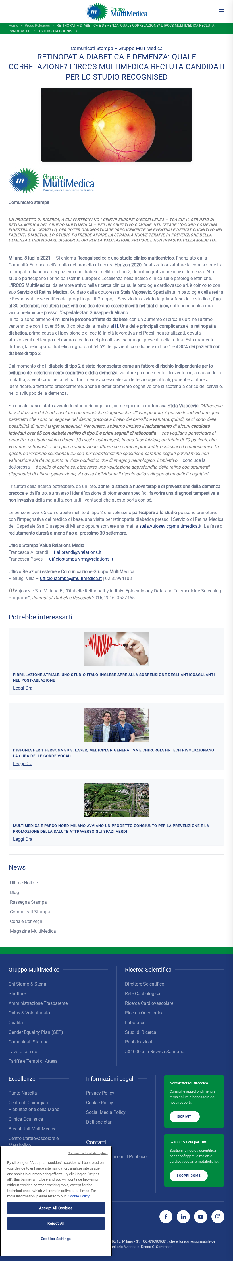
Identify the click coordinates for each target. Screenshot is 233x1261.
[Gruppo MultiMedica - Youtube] (200, 1216)
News (17, 867)
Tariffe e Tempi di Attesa (33, 1061)
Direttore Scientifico (144, 984)
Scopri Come (189, 1176)
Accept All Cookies (56, 1208)
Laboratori (135, 1022)
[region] (56, 1201)
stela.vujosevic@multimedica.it (170, 526)
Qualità (16, 1022)
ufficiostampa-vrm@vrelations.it (81, 559)
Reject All (56, 1223)
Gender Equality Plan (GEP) (36, 1032)
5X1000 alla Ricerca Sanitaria (154, 1051)
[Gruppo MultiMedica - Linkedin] (183, 1216)
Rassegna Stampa (28, 902)
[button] (221, 11)
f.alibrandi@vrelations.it (77, 552)
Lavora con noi (23, 1051)
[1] (115, 326)
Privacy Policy (100, 1093)
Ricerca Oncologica (144, 1013)
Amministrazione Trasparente (38, 1003)
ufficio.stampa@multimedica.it (71, 578)
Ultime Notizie (24, 883)
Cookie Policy (99, 1102)
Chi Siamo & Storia (27, 984)
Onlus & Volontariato (29, 1013)
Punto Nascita (23, 1093)
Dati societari (99, 1122)
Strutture (17, 993)
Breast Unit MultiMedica (33, 1128)
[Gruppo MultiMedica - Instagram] (217, 1216)
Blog (14, 892)
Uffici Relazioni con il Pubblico (116, 1156)
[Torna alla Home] (117, 11)
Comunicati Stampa (30, 912)
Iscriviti (185, 1116)
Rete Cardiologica (142, 993)
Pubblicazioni (138, 1042)
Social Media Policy (106, 1112)
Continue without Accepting (88, 1153)
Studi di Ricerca (140, 1032)
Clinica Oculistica (26, 1119)
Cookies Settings (56, 1239)
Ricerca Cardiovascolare (149, 1003)
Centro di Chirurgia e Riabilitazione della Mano (34, 1106)
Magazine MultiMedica (33, 931)
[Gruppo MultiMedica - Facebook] (165, 1216)
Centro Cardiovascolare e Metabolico (34, 1142)
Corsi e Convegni (26, 921)
